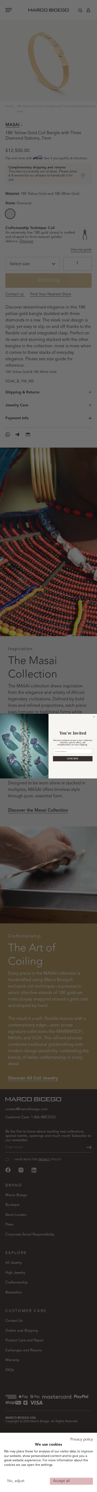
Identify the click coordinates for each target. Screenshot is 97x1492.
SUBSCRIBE (72, 758)
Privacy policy (81, 1439)
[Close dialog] (93, 716)
